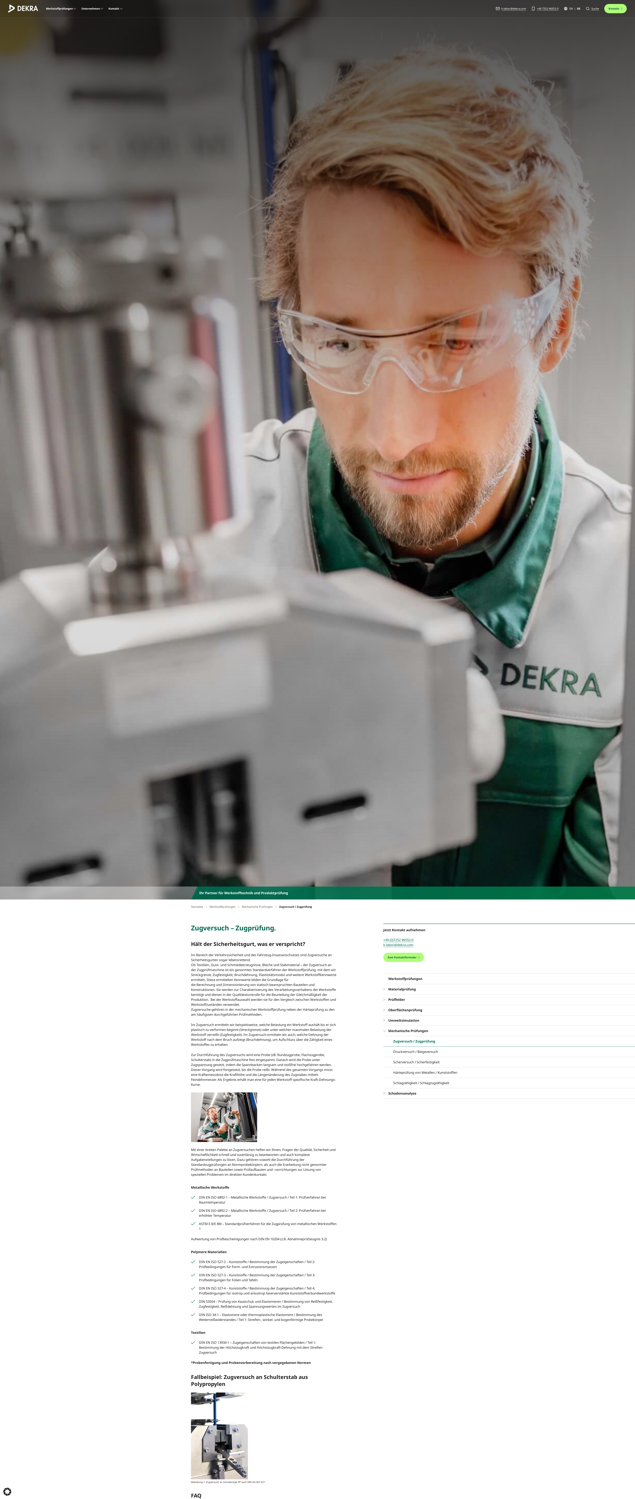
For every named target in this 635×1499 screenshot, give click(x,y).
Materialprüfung (402, 989)
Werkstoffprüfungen (59, 8)
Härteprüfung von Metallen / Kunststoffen (425, 1072)
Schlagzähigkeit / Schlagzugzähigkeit (421, 1083)
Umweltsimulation (403, 1020)
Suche (595, 8)
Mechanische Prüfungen (257, 907)
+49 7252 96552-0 (547, 8)
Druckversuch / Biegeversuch (415, 1051)
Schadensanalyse (402, 1093)
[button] (7, 1491)
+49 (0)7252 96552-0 (398, 940)
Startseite (197, 907)
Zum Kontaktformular (402, 957)
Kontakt (113, 8)
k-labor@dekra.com (513, 8)
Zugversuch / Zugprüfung (414, 1041)
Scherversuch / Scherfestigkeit (416, 1062)
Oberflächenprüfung (405, 1010)
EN (571, 8)
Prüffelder (396, 999)
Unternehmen (90, 8)
